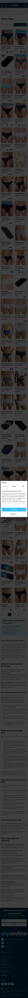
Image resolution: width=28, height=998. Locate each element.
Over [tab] (23, 486)
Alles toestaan (14, 509)
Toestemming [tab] (5, 486)
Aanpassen (13, 514)
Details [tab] (14, 486)
